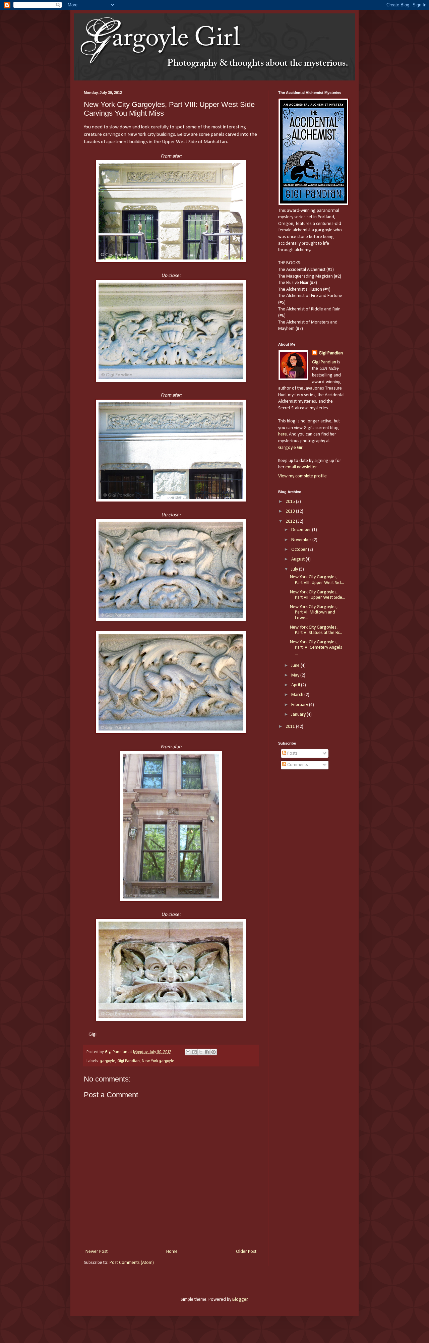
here (282, 434)
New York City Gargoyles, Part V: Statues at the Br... (316, 630)
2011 (291, 726)
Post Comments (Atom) (132, 1262)
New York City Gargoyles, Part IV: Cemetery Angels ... (316, 648)
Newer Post (96, 1251)
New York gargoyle (158, 1061)
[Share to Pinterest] (213, 1052)
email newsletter (301, 467)
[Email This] (188, 1052)
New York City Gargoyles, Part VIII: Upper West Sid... (317, 580)
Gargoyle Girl (291, 447)
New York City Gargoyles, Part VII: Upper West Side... (317, 595)
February (300, 704)
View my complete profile (302, 476)
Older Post (246, 1251)
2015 (291, 501)
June (296, 665)
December (301, 529)
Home (172, 1251)
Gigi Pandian (128, 1061)
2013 (291, 511)
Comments (297, 764)
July (295, 569)
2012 (291, 521)
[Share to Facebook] (207, 1052)
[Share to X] (200, 1052)
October (299, 549)
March (297, 694)
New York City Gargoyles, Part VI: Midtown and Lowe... (314, 612)
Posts (292, 753)
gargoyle (107, 1061)
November (301, 539)
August (298, 559)
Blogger (240, 1299)
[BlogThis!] (194, 1052)
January (299, 714)
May (295, 675)
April (296, 685)
